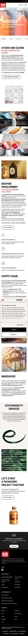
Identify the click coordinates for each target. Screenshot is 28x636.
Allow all (14, 329)
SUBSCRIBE (14, 546)
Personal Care (18, 613)
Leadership (17, 581)
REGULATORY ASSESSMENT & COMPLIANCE (12, 451)
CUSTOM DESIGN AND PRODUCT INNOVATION (13, 465)
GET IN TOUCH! (8, 227)
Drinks (10, 10)
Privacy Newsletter (22, 631)
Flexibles (3, 619)
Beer (2, 613)
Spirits (16, 616)
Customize (13, 334)
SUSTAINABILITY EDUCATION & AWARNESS (12, 469)
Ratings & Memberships (7, 600)
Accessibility (22, 633)
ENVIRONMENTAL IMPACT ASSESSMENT (12, 461)
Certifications (18, 587)
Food (2, 622)
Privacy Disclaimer (13, 631)
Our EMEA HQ (4, 587)
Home (10, 39)
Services (18, 39)
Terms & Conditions (14, 633)
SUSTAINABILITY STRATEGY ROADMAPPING (12, 454)
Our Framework (5, 595)
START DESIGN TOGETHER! (11, 77)
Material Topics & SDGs (6, 598)
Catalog (3, 39)
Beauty (3, 610)
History (3, 584)
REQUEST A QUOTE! (9, 32)
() (24, 1)
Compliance (17, 584)
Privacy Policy (5, 631)
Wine (16, 619)
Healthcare (17, 610)
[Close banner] (25, 300)
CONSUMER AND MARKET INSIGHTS (11, 458)
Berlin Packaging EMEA (6, 577)
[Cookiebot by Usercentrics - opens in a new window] (16, 300)
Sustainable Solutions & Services (9, 603)
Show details (20, 325)
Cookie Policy (6, 633)
